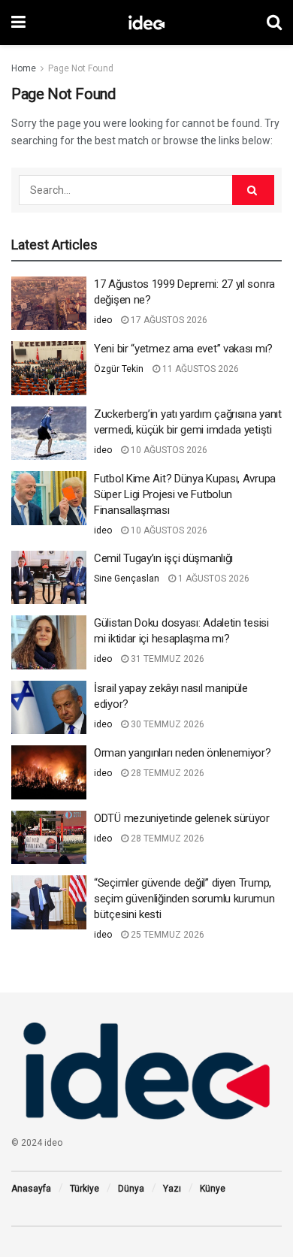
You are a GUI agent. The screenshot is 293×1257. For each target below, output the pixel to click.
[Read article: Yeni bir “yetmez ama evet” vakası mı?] (48, 368)
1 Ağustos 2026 (212, 578)
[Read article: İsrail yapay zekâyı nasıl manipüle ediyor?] (48, 708)
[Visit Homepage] (146, 22)
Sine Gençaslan (126, 578)
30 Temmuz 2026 (166, 724)
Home (23, 68)
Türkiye (84, 1188)
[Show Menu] (18, 22)
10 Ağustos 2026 (167, 450)
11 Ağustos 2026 (199, 369)
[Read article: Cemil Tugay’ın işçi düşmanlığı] (48, 578)
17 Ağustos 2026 (167, 320)
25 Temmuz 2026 (166, 934)
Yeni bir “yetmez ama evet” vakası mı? (183, 348)
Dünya (131, 1188)
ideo (103, 320)
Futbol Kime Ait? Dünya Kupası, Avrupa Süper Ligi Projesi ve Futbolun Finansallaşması (185, 494)
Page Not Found (80, 68)
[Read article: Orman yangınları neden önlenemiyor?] (48, 772)
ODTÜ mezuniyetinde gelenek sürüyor (182, 818)
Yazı (172, 1188)
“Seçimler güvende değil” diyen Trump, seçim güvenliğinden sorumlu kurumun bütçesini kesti (184, 898)
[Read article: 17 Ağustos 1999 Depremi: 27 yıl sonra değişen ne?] (48, 303)
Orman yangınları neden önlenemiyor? (182, 753)
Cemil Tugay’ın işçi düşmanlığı (163, 558)
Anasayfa (31, 1188)
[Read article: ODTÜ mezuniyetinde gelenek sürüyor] (48, 838)
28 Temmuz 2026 (166, 773)
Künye (212, 1188)
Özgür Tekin (118, 369)
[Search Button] (274, 22)
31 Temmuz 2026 (166, 659)
